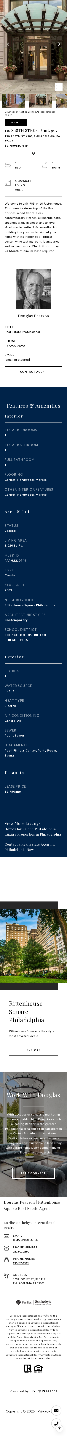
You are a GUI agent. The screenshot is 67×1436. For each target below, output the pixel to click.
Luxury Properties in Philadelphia (33, 834)
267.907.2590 (15, 345)
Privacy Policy (49, 1411)
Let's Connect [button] (33, 1173)
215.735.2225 (21, 1263)
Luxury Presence (44, 1391)
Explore (33, 1050)
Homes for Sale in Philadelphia (30, 829)
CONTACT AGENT (33, 371)
